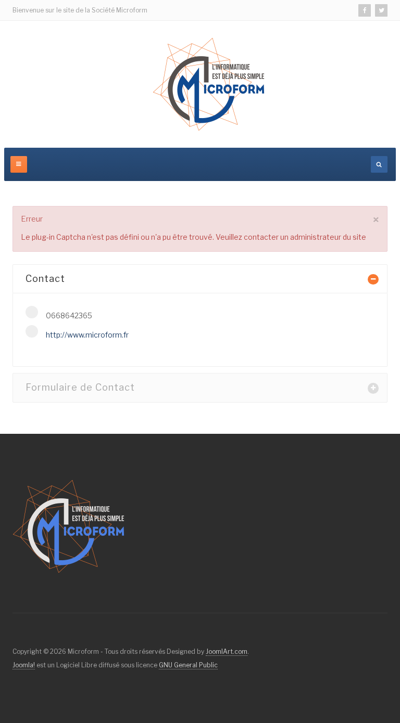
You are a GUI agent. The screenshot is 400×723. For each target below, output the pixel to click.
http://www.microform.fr (87, 334)
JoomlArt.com (226, 651)
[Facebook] (364, 10)
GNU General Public (188, 665)
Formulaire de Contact (80, 387)
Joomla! (23, 665)
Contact (45, 278)
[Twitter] (381, 10)
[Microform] (209, 84)
